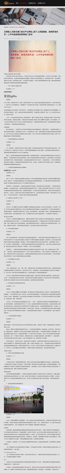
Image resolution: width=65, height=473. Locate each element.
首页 (17, 3)
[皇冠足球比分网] (9, 2)
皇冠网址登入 (32, 3)
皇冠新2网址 (23, 3)
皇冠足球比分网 (13, 27)
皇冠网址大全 (41, 3)
